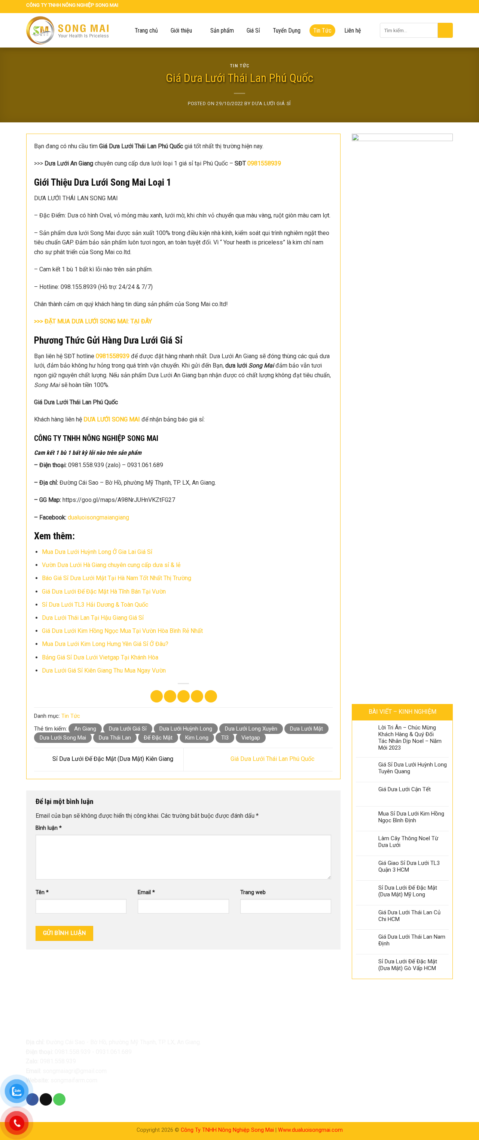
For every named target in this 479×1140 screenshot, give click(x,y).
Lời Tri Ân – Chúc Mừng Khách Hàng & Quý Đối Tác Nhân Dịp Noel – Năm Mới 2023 (410, 737)
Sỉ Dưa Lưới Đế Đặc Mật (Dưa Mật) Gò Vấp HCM (407, 965)
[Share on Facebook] (156, 696)
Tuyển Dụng (286, 30)
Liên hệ (352, 30)
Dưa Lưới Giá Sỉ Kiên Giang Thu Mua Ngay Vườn (104, 670)
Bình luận (49, 828)
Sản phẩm (222, 30)
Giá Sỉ (253, 30)
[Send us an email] (440, 6)
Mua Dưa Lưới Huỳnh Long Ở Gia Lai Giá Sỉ (97, 551)
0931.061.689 (114, 1051)
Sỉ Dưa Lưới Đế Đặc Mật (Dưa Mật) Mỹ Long (407, 891)
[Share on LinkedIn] (211, 696)
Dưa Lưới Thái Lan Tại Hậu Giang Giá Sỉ (93, 617)
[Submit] (445, 30)
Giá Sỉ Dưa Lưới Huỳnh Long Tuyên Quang (412, 768)
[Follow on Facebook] (432, 6)
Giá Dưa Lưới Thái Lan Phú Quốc (273, 759)
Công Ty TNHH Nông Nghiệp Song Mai (227, 1130)
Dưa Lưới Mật (306, 728)
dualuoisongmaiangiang (98, 517)
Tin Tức (322, 30)
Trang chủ (146, 30)
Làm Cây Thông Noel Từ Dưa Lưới (408, 841)
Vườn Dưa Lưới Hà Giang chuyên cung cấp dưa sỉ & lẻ (111, 565)
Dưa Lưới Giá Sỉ (271, 103)
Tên (42, 892)
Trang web (253, 892)
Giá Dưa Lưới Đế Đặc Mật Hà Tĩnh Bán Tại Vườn (104, 591)
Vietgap (250, 737)
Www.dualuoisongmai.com (310, 1130)
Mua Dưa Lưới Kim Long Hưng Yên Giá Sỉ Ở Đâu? (105, 643)
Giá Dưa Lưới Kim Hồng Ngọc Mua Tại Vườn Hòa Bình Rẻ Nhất (122, 630)
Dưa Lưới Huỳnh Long (185, 728)
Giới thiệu (181, 30)
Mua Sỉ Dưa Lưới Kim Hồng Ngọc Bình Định (411, 817)
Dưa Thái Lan (115, 737)
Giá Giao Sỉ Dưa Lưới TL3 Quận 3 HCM (409, 866)
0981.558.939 (73, 1051)
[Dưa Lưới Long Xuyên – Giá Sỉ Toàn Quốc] (73, 30)
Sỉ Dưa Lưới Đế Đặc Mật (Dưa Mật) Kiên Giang (112, 759)
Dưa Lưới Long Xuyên (251, 728)
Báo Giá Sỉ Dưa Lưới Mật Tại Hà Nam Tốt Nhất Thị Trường (116, 578)
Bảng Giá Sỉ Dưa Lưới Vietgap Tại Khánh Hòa (100, 657)
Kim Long (196, 737)
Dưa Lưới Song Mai (63, 737)
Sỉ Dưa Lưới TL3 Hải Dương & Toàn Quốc (95, 604)
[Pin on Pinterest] (197, 696)
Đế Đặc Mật (158, 737)
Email (146, 892)
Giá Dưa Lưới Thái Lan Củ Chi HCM (409, 916)
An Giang (85, 728)
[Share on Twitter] (170, 696)
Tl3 (225, 737)
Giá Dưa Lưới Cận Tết (404, 789)
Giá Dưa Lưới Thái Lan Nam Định (411, 940)
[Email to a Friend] (183, 696)
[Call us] (448, 6)
